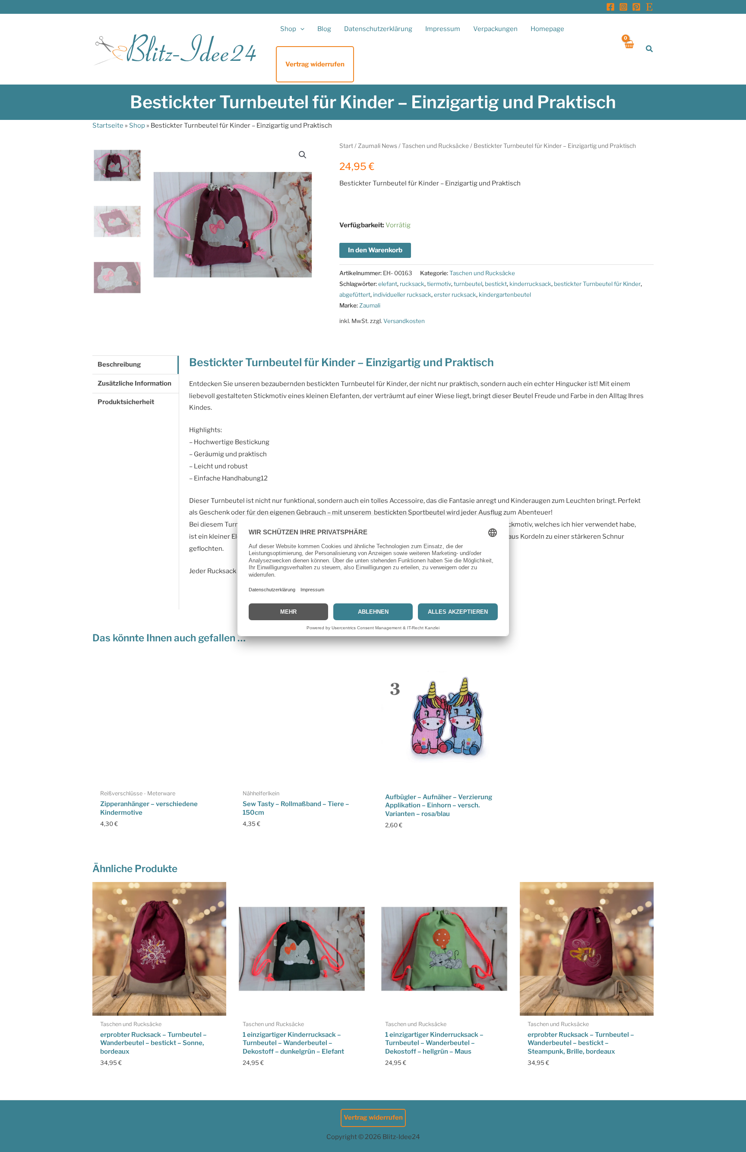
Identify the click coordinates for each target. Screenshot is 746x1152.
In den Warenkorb (375, 250)
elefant (387, 283)
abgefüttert (354, 294)
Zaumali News (377, 145)
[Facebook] (610, 7)
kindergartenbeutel (505, 294)
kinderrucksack (530, 283)
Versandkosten (404, 320)
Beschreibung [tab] (119, 364)
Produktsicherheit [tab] (126, 402)
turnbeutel (468, 283)
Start (346, 145)
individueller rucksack (402, 294)
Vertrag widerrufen (373, 1117)
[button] (300, 29)
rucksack (412, 283)
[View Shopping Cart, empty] (629, 49)
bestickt (496, 283)
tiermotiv (439, 283)
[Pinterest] (636, 7)
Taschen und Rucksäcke (435, 145)
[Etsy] (649, 7)
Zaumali (369, 305)
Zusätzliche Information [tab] (134, 383)
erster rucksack (455, 294)
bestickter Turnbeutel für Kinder (597, 283)
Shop (137, 125)
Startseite (107, 125)
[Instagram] (623, 7)
